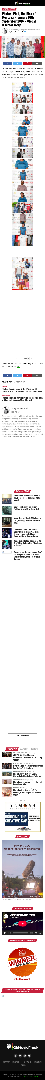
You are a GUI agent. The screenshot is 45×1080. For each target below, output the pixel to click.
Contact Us (28, 1062)
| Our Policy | (16, 1062)
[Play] (5, 933)
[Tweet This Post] (17, 63)
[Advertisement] (22, 465)
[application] (22, 923)
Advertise (6, 1062)
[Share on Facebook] (7, 63)
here (18, 366)
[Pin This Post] (27, 63)
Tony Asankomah (17, 32)
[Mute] (36, 933)
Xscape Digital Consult (30, 1076)
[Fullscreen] (40, 933)
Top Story (21, 382)
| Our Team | (38, 1062)
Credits (23, 1065)
